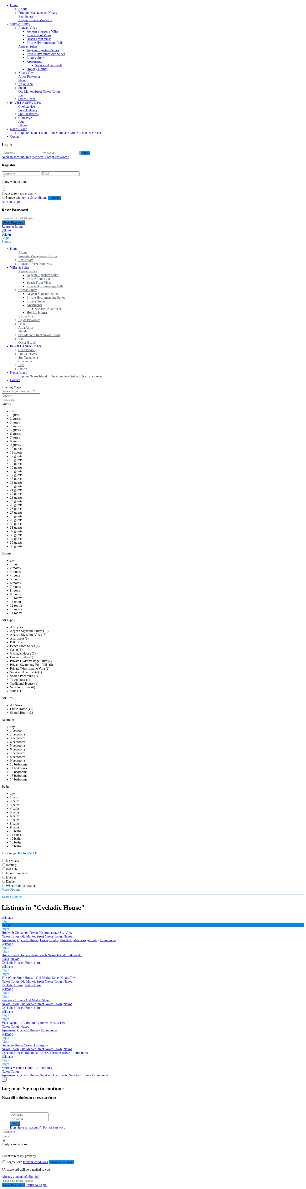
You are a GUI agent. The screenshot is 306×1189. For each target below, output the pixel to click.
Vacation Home (60, 1053)
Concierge (25, 117)
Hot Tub (11, 869)
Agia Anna (25, 84)
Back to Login (11, 202)
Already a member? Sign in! (20, 1176)
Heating (11, 865)
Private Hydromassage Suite (78, 940)
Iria (20, 95)
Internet (11, 877)
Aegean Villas (27, 27)
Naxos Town (26, 72)
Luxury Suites (36, 57)
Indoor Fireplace (16, 873)
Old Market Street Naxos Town (39, 91)
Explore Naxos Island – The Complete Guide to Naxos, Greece (60, 132)
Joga (21, 121)
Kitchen (11, 881)
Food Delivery (27, 110)
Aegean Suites (27, 46)
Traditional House (36, 1053)
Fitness (22, 125)
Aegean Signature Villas (42, 31)
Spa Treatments (28, 114)
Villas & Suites (20, 24)
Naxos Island (18, 129)
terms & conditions (34, 197)
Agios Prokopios (29, 76)
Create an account (61, 1162)
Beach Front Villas (39, 39)
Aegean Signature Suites (43, 50)
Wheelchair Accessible (21, 885)
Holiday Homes (37, 69)
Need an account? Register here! (23, 157)
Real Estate (25, 16)
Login (85, 153)
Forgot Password (54, 1127)
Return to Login (12, 226)
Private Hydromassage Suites (46, 54)
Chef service (26, 106)
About (22, 9)
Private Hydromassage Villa (45, 42)
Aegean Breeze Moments (35, 20)
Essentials (12, 860)
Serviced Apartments (48, 65)
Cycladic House (27, 940)
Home (14, 5)
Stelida (22, 87)
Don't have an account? (25, 1127)
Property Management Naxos (37, 12)
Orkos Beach (27, 99)
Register (55, 197)
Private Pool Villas (39, 35)
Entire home (108, 940)
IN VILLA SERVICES (25, 102)
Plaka (22, 80)
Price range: (9, 853)
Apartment (9, 940)
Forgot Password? (57, 157)
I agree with (26, 197)
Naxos (67, 936)
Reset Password (13, 222)
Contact (15, 136)
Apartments (34, 61)
